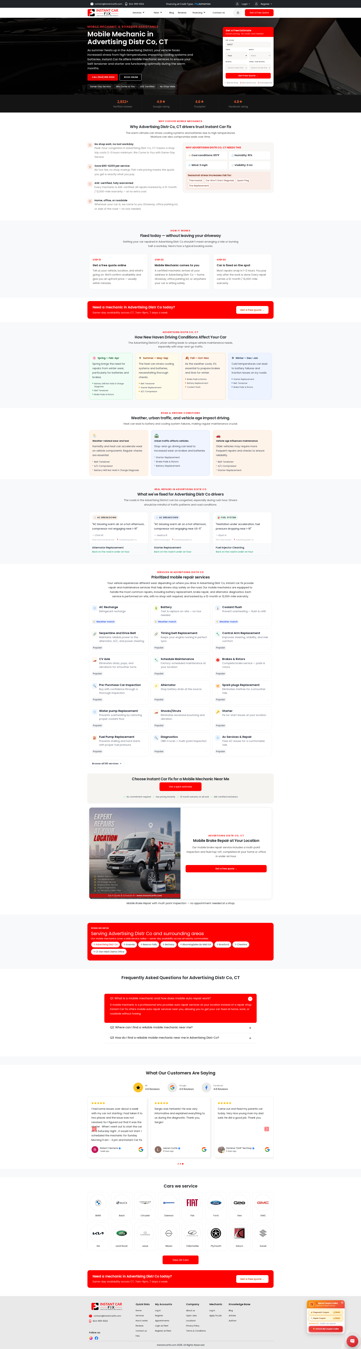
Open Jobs (191, 1315)
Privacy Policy (192, 1325)
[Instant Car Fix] (102, 12)
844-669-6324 (136, 4)
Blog (171, 12)
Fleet (156, 12)
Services (137, 12)
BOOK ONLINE (131, 77)
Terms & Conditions (196, 1330)
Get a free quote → (252, 310)
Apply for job (215, 1315)
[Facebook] (96, 1338)
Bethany (169, 944)
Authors (232, 1320)
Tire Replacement (199, 185)
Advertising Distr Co (107, 944)
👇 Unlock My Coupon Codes (326, 1328)
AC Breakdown (106, 517)
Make (251, 50)
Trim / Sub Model (257, 62)
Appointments (162, 1320)
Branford (224, 944)
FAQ (138, 1335)
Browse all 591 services (105, 763)
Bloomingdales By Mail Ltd (196, 944)
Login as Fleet (161, 1325)
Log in (158, 1310)
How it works (142, 1320)
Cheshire (242, 944)
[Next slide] (267, 1129)
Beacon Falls (150, 944)
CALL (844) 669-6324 (103, 77)
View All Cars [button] (180, 1260)
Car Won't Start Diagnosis (220, 180)
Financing (197, 12)
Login (245, 3)
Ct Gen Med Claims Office (110, 951)
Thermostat (195, 180)
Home (139, 1310)
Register (265, 3)
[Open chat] (352, 1341)
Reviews (182, 12)
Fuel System (228, 517)
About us (190, 1310)
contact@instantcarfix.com (108, 4)
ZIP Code (230, 40)
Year (228, 50)
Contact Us (219, 12)
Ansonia (130, 944)
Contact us (141, 1330)
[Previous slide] (178, 1164)
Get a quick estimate (180, 786)
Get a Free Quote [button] (259, 12)
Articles (232, 1315)
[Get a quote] (238, 12)
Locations (191, 1320)
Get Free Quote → (248, 75)
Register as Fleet (163, 1330)
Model (229, 62)
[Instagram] (91, 1338)
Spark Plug (243, 180)
